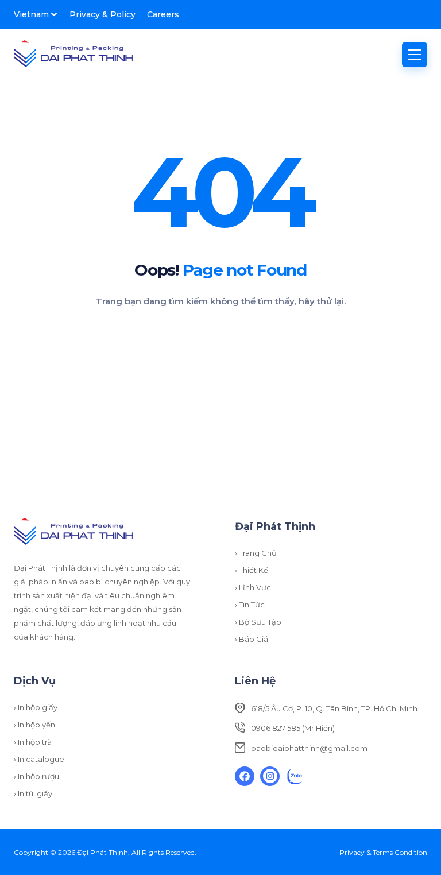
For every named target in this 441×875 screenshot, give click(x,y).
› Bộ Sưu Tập (258, 621)
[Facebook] (244, 776)
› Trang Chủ (256, 552)
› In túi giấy (33, 793)
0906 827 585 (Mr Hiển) (293, 728)
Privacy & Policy (102, 14)
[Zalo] (295, 776)
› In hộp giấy (35, 707)
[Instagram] (270, 776)
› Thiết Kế (251, 570)
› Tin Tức (250, 604)
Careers (163, 14)
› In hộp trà (33, 741)
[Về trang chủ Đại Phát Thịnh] (73, 54)
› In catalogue (39, 759)
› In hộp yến (34, 724)
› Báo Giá (251, 639)
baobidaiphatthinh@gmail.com (309, 748)
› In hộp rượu (36, 776)
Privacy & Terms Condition (383, 852)
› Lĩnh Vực (253, 587)
